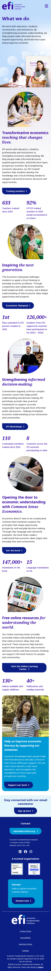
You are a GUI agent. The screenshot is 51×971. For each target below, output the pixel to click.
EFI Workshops (14, 426)
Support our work (17, 785)
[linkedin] (20, 851)
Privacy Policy (25, 931)
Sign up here (24, 810)
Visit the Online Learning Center (24, 668)
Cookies (25, 950)
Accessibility (25, 937)
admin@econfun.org (24, 831)
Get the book (13, 550)
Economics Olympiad (17, 305)
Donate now (22, 900)
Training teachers (15, 191)
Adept (40, 967)
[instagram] (31, 851)
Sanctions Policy (25, 944)
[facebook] (25, 851)
